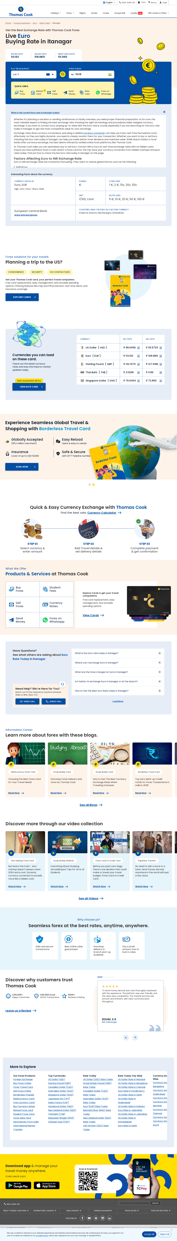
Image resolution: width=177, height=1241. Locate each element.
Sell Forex (19, 604)
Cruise (106, 13)
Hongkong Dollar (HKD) (60, 1106)
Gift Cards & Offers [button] (157, 13)
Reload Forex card (23, 1110)
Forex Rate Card (22, 1118)
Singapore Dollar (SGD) (61, 1094)
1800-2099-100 (13, 1204)
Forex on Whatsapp (57, 620)
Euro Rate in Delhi (127, 1125)
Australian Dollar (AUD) (60, 1091)
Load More (118, 701)
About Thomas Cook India (15, 1210)
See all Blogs (88, 805)
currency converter (94, 133)
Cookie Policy (42, 1235)
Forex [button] (69, 13)
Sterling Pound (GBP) (59, 1083)
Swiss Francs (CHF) (58, 1102)
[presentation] (126, 1038)
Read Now (14, 793)
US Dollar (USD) (56, 1079)
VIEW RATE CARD (29, 386)
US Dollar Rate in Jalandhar (132, 1114)
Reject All (164, 1234)
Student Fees (55, 589)
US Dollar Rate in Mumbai (131, 1079)
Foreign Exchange (23, 1079)
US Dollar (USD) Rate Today (98, 1079)
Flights (83, 13)
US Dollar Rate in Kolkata (131, 1106)
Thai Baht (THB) (56, 1114)
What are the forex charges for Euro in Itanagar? (101, 672)
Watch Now (14, 886)
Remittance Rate (66, 54)
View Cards (91, 615)
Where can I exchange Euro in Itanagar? (96, 662)
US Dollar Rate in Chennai (131, 1087)
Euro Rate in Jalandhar (130, 1110)
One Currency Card (24, 1102)
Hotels (94, 13)
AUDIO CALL (55, 701)
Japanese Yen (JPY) (59, 1098)
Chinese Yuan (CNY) (59, 1121)
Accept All (149, 1234)
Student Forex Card (23, 1114)
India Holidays (73, 1210)
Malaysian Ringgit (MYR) (61, 1118)
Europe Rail (120, 13)
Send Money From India (26, 1121)
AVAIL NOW (22, 466)
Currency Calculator (101, 513)
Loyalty (136, 13)
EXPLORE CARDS (22, 297)
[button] (89, 484)
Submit (155, 1203)
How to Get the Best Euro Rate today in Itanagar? (101, 690)
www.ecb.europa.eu (25, 215)
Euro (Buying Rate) (20, 68)
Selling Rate (41, 54)
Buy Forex (19, 589)
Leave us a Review (18, 1011)
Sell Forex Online (22, 1091)
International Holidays (44, 1210)
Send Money (20, 620)
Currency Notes (56, 604)
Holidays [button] (55, 13)
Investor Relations (160, 1210)
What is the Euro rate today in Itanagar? (96, 653)
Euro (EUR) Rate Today (95, 1106)
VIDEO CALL (29, 701)
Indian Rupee (75, 68)
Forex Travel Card (23, 1087)
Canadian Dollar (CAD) (60, 1087)
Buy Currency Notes (24, 1106)
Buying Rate (17, 54)
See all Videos (88, 898)
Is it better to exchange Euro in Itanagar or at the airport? (106, 681)
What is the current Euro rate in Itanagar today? (35, 112)
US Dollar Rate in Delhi (130, 1094)
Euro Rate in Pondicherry (131, 1091)
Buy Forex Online (22, 1083)
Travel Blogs (131, 1210)
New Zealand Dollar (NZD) (62, 1110)
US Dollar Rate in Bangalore (133, 1083)
